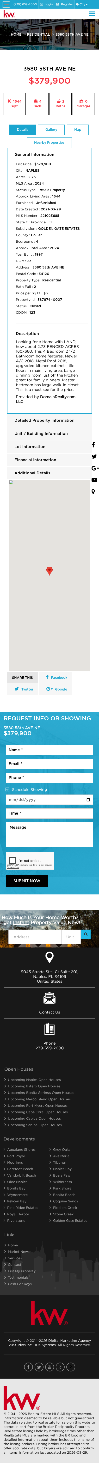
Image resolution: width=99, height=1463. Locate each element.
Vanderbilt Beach (21, 1175)
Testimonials (18, 1277)
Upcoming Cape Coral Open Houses (38, 1112)
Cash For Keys (20, 1284)
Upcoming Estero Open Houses (34, 1086)
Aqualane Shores (21, 1149)
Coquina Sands (65, 1201)
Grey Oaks (61, 1149)
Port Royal (16, 1156)
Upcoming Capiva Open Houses (34, 1118)
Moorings (15, 1162)
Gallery (51, 130)
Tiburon (59, 1162)
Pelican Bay (16, 1201)
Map (77, 130)
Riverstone (16, 1220)
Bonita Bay (16, 1188)
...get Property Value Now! (40, 920)
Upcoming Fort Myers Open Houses (38, 1105)
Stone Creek (63, 1214)
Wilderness (62, 1182)
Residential (38, 34)
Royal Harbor (18, 1214)
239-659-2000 (50, 1048)
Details (22, 130)
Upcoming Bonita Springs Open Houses (41, 1092)
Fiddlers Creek (65, 1207)
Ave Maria (61, 1156)
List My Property (22, 1271)
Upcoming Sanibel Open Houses (35, 1125)
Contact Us (49, 1012)
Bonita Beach (64, 1194)
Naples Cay (62, 1169)
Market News (19, 1251)
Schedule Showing (29, 789)
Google (61, 689)
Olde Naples (17, 1182)
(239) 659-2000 (25, 4)
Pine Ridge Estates (22, 1207)
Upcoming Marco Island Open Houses (39, 1099)
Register (67, 4)
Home (16, 34)
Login (49, 4)
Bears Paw (61, 1175)
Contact (14, 1264)
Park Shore (62, 1188)
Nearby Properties (49, 142)
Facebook (59, 677)
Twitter (27, 689)
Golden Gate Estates (70, 1220)
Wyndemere (17, 1194)
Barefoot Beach (20, 1169)
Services (15, 1258)
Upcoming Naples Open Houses (34, 1079)
